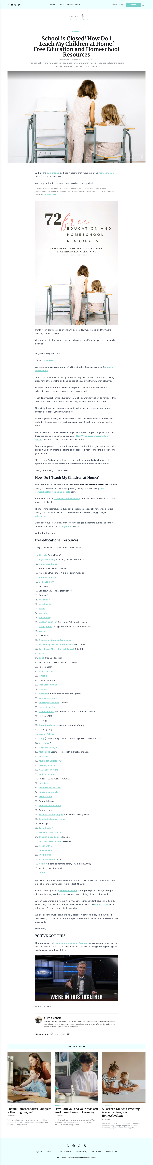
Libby (41, 738)
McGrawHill (44, 751)
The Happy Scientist (49, 702)
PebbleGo (44, 783)
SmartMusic (45, 828)
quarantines (53, 173)
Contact (50, 1152)
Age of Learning (47, 559)
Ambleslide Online (48, 564)
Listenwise (44, 743)
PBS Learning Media (48, 792)
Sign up (39, 1152)
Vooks (42, 863)
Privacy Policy (65, 1152)
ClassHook (44, 617)
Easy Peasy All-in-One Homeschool (57, 644)
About (61, 4)
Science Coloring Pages (51, 814)
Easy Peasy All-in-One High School (56, 649)
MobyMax (44, 756)
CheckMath (45, 604)
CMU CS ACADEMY (48, 622)
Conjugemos (45, 626)
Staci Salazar (52, 1017)
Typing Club (45, 854)
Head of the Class (48, 707)
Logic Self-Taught (48, 747)
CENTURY (43, 599)
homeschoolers (106, 173)
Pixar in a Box (45, 796)
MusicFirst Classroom (50, 760)
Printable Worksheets (50, 805)
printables (40, 516)
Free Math (44, 689)
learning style (101, 904)
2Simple (43, 555)
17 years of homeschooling (67, 498)
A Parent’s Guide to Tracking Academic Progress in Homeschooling (121, 1112)
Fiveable (43, 675)
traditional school (68, 890)
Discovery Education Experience (55, 640)
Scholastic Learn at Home (52, 819)
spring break (65, 526)
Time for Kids (45, 850)
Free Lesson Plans (48, 684)
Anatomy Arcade (47, 577)
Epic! (41, 658)
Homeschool (76, 31)
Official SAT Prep (47, 774)
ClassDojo (44, 613)
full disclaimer (49, 194)
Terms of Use (111, 1152)
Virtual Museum (47, 859)
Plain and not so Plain (50, 787)
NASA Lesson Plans (48, 769)
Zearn (42, 872)
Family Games (46, 671)
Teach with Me (46, 845)
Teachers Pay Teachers (51, 841)
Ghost (93, 1157)
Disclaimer (96, 1152)
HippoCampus (46, 711)
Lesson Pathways (48, 734)
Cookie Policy (81, 1152)
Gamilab (43, 693)
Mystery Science (47, 765)
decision (49, 360)
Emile (41, 653)
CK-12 (42, 608)
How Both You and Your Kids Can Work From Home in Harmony (76, 1110)
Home (52, 4)
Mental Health (73, 4)
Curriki (42, 631)
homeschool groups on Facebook (72, 943)
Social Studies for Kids (50, 832)
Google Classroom (48, 698)
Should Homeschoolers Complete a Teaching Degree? (29, 1110)
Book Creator (46, 581)
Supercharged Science (50, 837)
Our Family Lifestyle (71, 1157)
